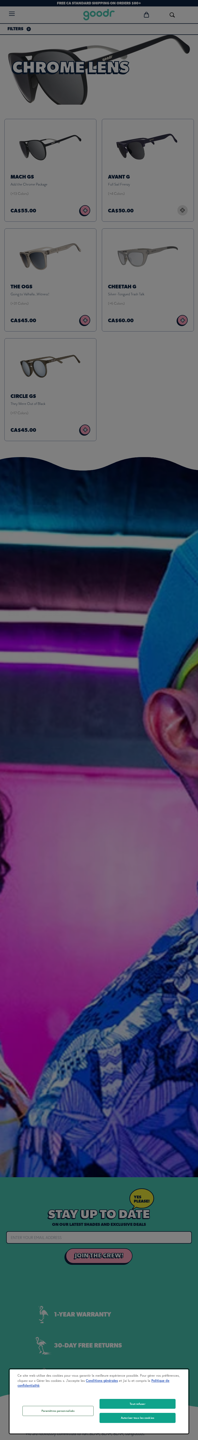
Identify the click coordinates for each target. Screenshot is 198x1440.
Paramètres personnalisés (58, 1411)
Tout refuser (137, 1404)
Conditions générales (102, 1381)
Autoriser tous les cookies (137, 1418)
